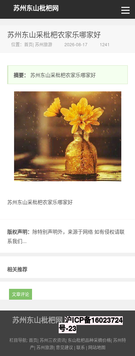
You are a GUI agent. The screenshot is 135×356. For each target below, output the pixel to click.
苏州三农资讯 (53, 340)
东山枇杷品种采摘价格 (89, 340)
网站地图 (96, 347)
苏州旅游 (43, 44)
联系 (80, 347)
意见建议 (64, 347)
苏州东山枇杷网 (36, 8)
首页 (28, 44)
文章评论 (20, 294)
